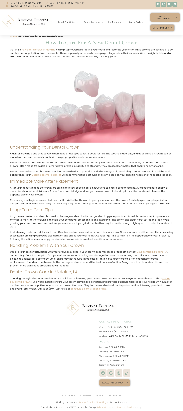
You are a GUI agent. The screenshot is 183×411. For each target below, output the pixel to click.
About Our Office (66, 22)
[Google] (110, 373)
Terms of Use (115, 395)
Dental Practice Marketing (93, 402)
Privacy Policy (68, 395)
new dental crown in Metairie (38, 49)
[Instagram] (118, 373)
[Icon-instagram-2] (163, 4)
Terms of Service (126, 407)
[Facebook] (158, 4)
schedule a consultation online (88, 288)
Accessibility (85, 395)
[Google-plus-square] (174, 4)
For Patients (114, 22)
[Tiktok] (126, 373)
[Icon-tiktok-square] (169, 4)
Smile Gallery (136, 22)
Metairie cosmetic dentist (46, 175)
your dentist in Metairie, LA (152, 252)
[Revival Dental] (27, 22)
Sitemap (100, 395)
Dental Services (92, 22)
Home (13, 36)
